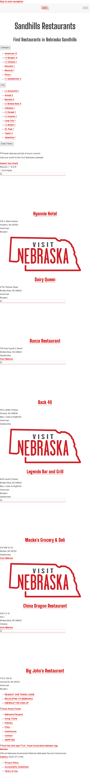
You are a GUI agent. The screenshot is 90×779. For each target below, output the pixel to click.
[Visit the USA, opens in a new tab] (10, 746)
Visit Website (6, 359)
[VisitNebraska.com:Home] (45, 8)
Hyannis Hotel (45, 213)
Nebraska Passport (14, 714)
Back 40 (45, 402)
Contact (9, 735)
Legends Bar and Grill (45, 471)
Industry (9, 723)
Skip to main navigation (11, 1)
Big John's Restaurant (45, 671)
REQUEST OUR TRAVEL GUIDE (19, 694)
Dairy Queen (45, 279)
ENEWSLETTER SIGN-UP (17, 703)
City (3, 85)
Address (4, 757)
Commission (11, 731)
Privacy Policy (12, 763)
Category (5, 47)
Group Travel (11, 719)
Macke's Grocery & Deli (45, 540)
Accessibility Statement (17, 767)
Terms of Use (11, 771)
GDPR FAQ (10, 740)
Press (7, 727)
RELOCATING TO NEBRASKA (19, 699)
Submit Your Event (9, 163)
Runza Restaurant (45, 341)
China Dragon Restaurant (45, 606)
